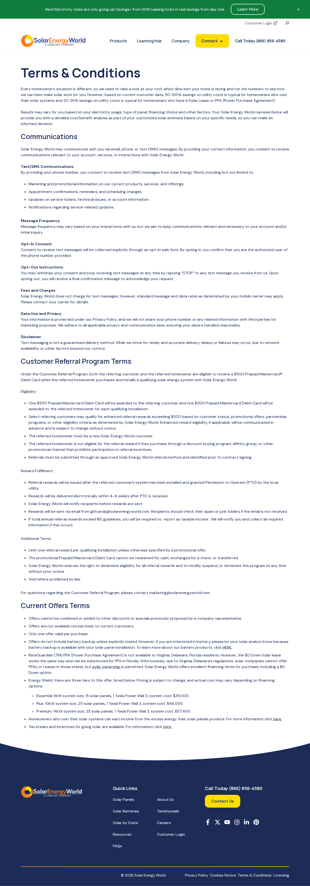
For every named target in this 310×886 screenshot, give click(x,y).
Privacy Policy (196, 875)
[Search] (287, 22)
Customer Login (258, 23)
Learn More (247, 9)
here (277, 719)
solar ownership (106, 666)
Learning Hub (149, 41)
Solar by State (125, 822)
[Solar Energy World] (53, 41)
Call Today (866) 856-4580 (260, 41)
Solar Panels (123, 799)
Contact (209, 41)
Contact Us (222, 801)
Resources (122, 834)
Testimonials (168, 811)
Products (118, 41)
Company (180, 41)
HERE (227, 647)
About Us (165, 799)
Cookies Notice (223, 875)
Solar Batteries (126, 811)
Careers (164, 822)
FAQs (117, 846)
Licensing (281, 875)
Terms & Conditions (254, 875)
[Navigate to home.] (51, 792)
